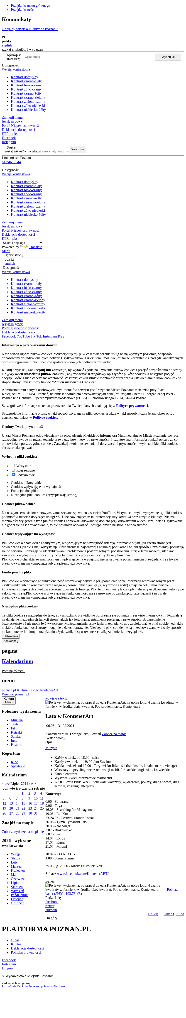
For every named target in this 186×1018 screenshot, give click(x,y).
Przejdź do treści (22, 10)
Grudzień (17, 903)
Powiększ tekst (56, 698)
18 (42, 803)
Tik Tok (36, 336)
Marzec (16, 866)
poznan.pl (9, 690)
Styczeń (16, 858)
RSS (61, 336)
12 (4, 803)
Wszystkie (23, 466)
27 (11, 813)
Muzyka (17, 720)
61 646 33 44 (11, 162)
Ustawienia (11, 636)
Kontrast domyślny (24, 77)
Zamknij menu (12, 117)
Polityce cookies (45, 417)
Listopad (17, 899)
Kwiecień (18, 870)
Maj (14, 874)
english (7, 45)
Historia (16, 744)
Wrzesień (17, 891)
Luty (14, 862)
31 (36, 813)
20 (11, 808)
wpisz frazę (17, 57)
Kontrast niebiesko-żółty (28, 110)
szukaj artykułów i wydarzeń (23, 151)
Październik (19, 895)
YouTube (23, 336)
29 (23, 813)
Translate (35, 247)
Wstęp (15, 854)
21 (18, 808)
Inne (14, 740)
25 (42, 808)
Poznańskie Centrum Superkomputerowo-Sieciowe (33, 986)
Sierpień (17, 887)
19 (4, 808)
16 (30, 803)
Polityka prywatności (26, 952)
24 (36, 808)
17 (36, 803)
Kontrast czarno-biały (26, 81)
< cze (6, 784)
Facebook (9, 138)
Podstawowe (25, 475)
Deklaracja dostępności (27, 948)
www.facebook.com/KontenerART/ (82, 874)
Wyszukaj (168, 57)
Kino (14, 762)
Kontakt (16, 944)
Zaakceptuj (11, 641)
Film (14, 728)
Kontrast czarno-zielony (28, 97)
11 (42, 798)
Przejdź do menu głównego (30, 5)
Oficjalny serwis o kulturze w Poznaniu (30, 29)
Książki (16, 732)
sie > (32, 784)
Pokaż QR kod (174, 914)
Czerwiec (17, 879)
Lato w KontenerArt (43, 690)
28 (18, 813)
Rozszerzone (25, 470)
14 (18, 803)
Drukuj (153, 914)
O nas (15, 940)
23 (30, 808)
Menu (6, 251)
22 (23, 808)
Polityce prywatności (132, 406)
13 (11, 803)
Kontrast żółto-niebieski (28, 106)
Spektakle (18, 766)
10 (36, 798)
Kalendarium (17, 661)
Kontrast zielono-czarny (28, 101)
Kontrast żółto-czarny (26, 89)
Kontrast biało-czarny (26, 85)
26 (4, 813)
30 (30, 813)
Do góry (51, 918)
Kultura (22, 690)
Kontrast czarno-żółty (26, 93)
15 (23, 803)
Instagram (9, 142)
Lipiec (15, 883)
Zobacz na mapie (114, 734)
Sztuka (16, 736)
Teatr (14, 724)
